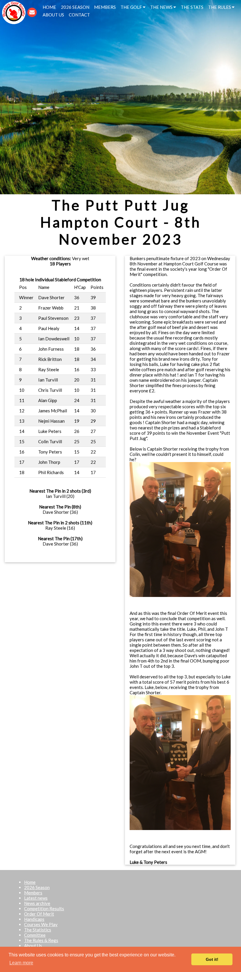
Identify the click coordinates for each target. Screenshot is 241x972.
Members (33, 892)
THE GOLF (131, 7)
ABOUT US (53, 14)
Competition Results (44, 908)
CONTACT (79, 14)
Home (30, 882)
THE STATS (192, 7)
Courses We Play (41, 924)
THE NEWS (161, 7)
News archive (37, 903)
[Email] (32, 11)
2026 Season (37, 887)
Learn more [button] (21, 962)
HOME (49, 7)
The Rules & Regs (41, 940)
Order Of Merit (39, 913)
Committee (35, 935)
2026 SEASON (75, 7)
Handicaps (34, 919)
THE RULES (220, 7)
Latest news (36, 898)
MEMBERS (105, 7)
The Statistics (37, 929)
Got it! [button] (212, 959)
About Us (33, 945)
